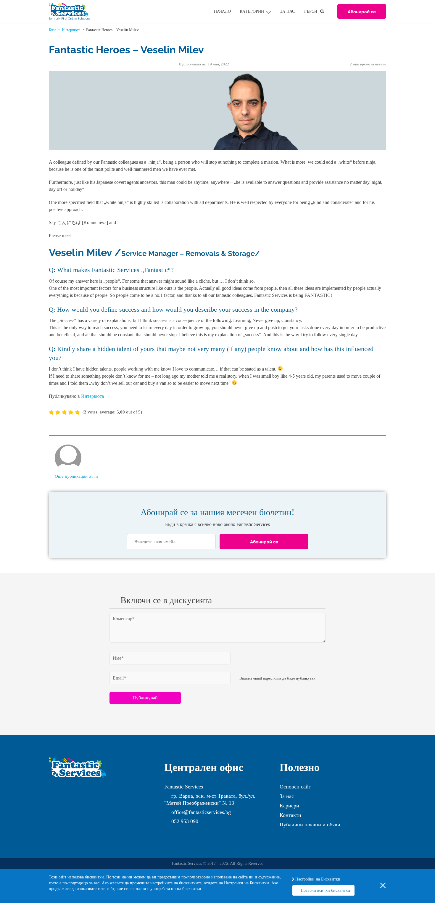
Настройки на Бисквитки (317, 879)
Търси (310, 11)
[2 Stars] (57, 412)
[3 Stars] (64, 412)
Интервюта (71, 30)
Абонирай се (362, 11)
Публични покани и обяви (310, 825)
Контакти (290, 815)
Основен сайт (295, 787)
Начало (222, 11)
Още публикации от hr (76, 476)
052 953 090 (184, 821)
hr (56, 64)
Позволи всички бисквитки (325, 890)
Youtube (179, 832)
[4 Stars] (70, 412)
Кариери (289, 806)
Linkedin (191, 832)
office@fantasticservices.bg (201, 812)
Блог (52, 30)
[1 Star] (51, 412)
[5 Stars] (77, 412)
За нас (287, 11)
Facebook (167, 832)
